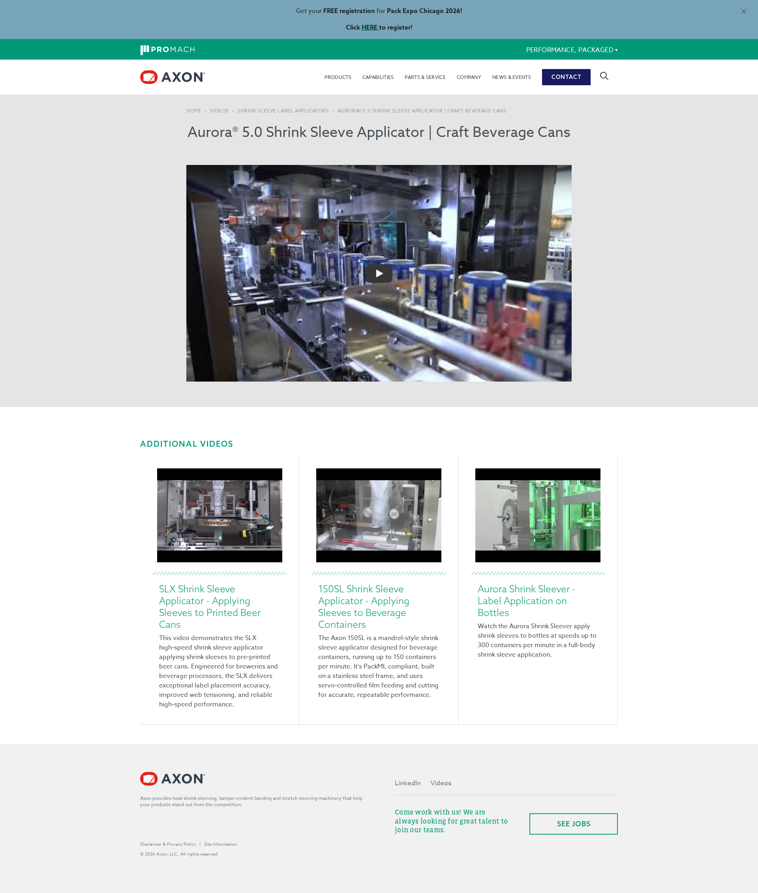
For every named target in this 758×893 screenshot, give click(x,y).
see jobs (574, 823)
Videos (219, 111)
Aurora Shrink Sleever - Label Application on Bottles (527, 600)
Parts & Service (425, 77)
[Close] (743, 11)
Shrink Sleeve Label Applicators (283, 111)
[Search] (604, 76)
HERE (370, 27)
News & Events (511, 77)
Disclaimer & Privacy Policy (168, 844)
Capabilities (378, 77)
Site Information (220, 844)
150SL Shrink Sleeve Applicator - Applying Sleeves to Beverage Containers (363, 606)
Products (338, 77)
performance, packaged (570, 50)
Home (193, 111)
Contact (567, 77)
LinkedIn (408, 783)
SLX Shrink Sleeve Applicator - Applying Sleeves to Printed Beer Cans (210, 606)
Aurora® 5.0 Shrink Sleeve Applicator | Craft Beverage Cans (422, 111)
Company (469, 77)
